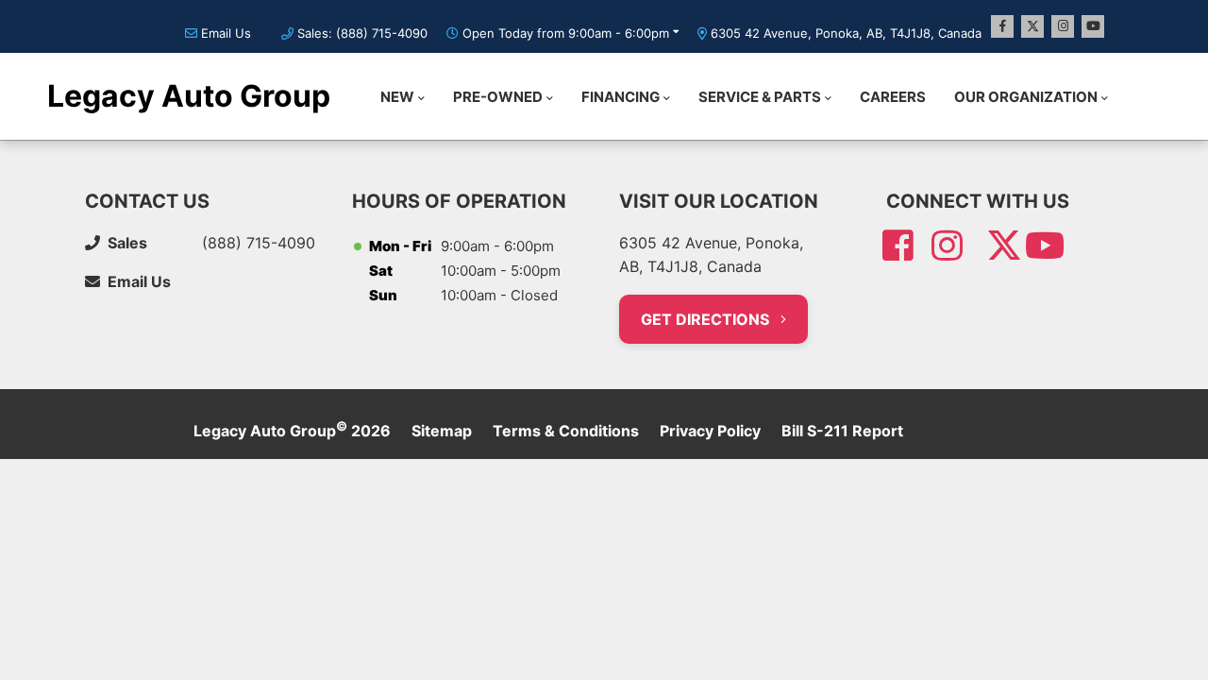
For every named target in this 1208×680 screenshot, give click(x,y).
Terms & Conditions (566, 430)
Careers (893, 97)
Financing (620, 97)
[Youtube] (1093, 26)
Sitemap (441, 430)
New (397, 97)
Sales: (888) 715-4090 (362, 33)
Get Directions (707, 319)
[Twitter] (1032, 26)
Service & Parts (759, 97)
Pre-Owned (498, 97)
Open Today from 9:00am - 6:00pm (565, 33)
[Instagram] (1062, 26)
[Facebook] (1002, 26)
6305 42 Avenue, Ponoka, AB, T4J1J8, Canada (846, 33)
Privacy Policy (710, 430)
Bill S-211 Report (842, 430)
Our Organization (1026, 97)
